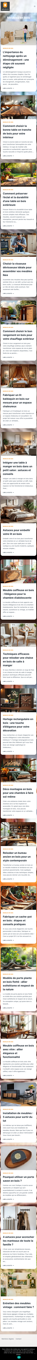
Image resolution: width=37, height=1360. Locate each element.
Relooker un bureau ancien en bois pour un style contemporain (17, 856)
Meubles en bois (8, 48)
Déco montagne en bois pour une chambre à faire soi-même (18, 793)
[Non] (35, 1353)
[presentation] (18, 33)
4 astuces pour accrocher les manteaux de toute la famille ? (18, 1240)
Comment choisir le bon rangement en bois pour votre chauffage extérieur (18, 335)
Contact (18, 1339)
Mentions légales (8, 1339)
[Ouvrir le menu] (34, 6)
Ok (19, 1357)
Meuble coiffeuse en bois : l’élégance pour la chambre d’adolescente (18, 594)
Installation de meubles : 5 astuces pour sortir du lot (18, 1117)
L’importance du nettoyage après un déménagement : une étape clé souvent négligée (16, 60)
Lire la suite (8, 88)
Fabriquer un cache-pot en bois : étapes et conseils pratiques (17, 920)
